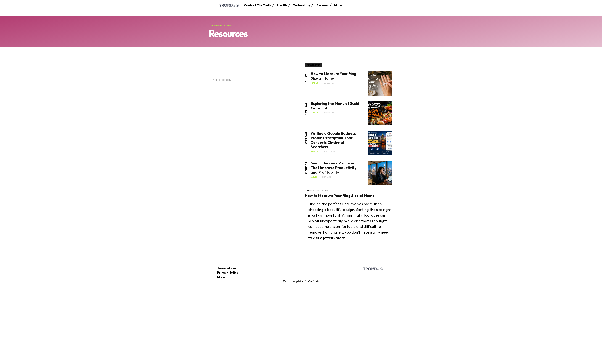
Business (306, 108)
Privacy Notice (227, 272)
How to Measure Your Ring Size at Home (333, 76)
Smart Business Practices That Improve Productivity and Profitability (333, 168)
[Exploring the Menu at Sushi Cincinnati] (380, 113)
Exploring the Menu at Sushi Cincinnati (335, 105)
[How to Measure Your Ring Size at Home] (380, 83)
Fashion (306, 78)
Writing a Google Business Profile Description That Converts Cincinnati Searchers (333, 140)
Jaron (314, 177)
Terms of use (226, 268)
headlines (316, 83)
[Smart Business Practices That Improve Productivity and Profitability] (380, 173)
